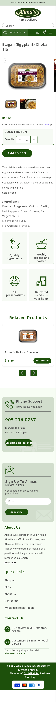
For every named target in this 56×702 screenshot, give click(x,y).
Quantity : (10, 139)
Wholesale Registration (19, 607)
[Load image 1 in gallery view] (11, 104)
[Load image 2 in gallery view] (28, 104)
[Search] (50, 26)
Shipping (10, 580)
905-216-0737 (20, 420)
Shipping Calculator (18, 442)
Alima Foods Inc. (26, 666)
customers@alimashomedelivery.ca (30, 642)
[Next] (33, 373)
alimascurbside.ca (14, 653)
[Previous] (22, 373)
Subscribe (16, 512)
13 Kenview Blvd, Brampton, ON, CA (29, 629)
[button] (50, 32)
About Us (10, 594)
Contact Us (11, 600)
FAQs (7, 587)
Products (16, 32)
